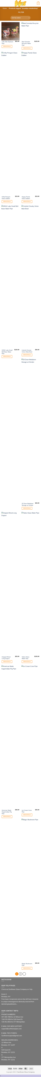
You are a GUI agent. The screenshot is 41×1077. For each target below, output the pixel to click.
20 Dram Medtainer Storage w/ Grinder (27, 504)
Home (5, 8)
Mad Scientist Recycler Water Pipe (26, 43)
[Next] (24, 974)
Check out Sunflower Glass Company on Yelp (16, 989)
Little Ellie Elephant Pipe (7, 42)
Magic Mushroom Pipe (27, 964)
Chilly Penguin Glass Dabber (6, 197)
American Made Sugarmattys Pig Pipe (7, 812)
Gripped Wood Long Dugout (6, 657)
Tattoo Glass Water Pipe (25, 657)
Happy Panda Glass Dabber (26, 197)
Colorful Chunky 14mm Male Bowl (27, 351)
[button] (2, 3)
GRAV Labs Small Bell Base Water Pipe (7, 351)
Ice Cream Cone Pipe (27, 811)
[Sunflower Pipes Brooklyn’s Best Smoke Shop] (20, 3)
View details (7, 46)
